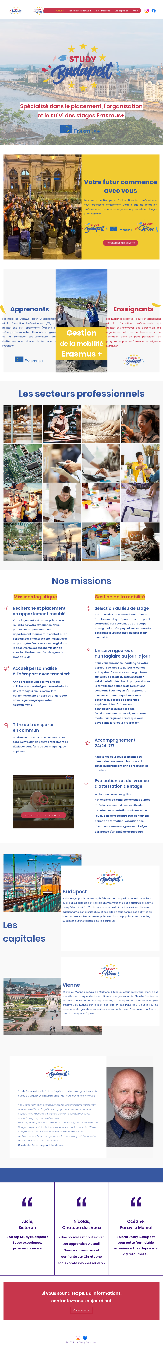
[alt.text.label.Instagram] (146, 10)
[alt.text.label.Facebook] (153, 10)
